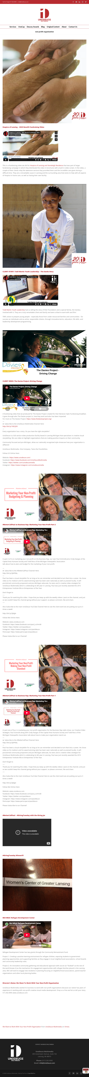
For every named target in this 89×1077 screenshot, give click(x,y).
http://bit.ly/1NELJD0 (10, 426)
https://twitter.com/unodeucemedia (22, 462)
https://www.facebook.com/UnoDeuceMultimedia (28, 460)
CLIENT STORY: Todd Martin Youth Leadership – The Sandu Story (28, 272)
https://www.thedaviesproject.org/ (39, 419)
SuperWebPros (31, 1073)
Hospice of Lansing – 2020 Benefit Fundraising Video (23, 127)
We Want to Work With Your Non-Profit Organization (22, 1027)
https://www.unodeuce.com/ (19, 457)
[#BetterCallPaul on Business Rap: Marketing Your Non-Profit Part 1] (44, 668)
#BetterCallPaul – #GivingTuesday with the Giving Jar (24, 815)
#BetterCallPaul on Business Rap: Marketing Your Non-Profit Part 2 (29, 525)
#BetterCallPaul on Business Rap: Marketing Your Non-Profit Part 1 (29, 696)
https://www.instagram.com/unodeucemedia (27, 465)
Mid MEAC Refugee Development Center (19, 918)
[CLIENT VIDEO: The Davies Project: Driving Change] (44, 353)
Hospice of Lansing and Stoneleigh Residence (46, 165)
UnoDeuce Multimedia (53, 1027)
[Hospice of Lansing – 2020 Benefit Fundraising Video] (44, 81)
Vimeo (67, 1027)
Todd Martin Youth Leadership (14, 310)
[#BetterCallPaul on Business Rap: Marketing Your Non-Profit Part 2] (44, 497)
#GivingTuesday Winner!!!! (13, 855)
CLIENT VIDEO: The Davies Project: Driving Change (22, 381)
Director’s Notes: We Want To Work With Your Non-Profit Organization (31, 983)
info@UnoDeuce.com (23, 2)
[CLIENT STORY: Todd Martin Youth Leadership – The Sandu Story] (44, 226)
